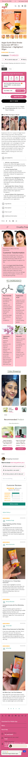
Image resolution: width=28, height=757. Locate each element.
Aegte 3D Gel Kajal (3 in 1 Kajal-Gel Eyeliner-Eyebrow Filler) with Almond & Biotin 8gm (20, 443)
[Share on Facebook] (6, 221)
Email (5, 739)
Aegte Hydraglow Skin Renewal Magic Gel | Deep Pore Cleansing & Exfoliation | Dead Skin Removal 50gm (7, 444)
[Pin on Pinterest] (13, 221)
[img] (6, 520)
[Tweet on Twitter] (9, 221)
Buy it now (14, 101)
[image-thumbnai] (3, 36)
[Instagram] (12, 715)
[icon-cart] (18, 5)
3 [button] (13, 710)
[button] (5, 52)
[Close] (20, 752)
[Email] (22, 715)
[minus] (3, 97)
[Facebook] (5, 715)
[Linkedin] (19, 715)
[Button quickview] (11, 436)
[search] (15, 5)
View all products (13, 423)
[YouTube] (15, 715)
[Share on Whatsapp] (16, 221)
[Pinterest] (9, 715)
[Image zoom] (14, 21)
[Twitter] (2, 715)
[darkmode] (22, 6)
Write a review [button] (14, 506)
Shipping (11, 63)
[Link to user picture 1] (14, 565)
